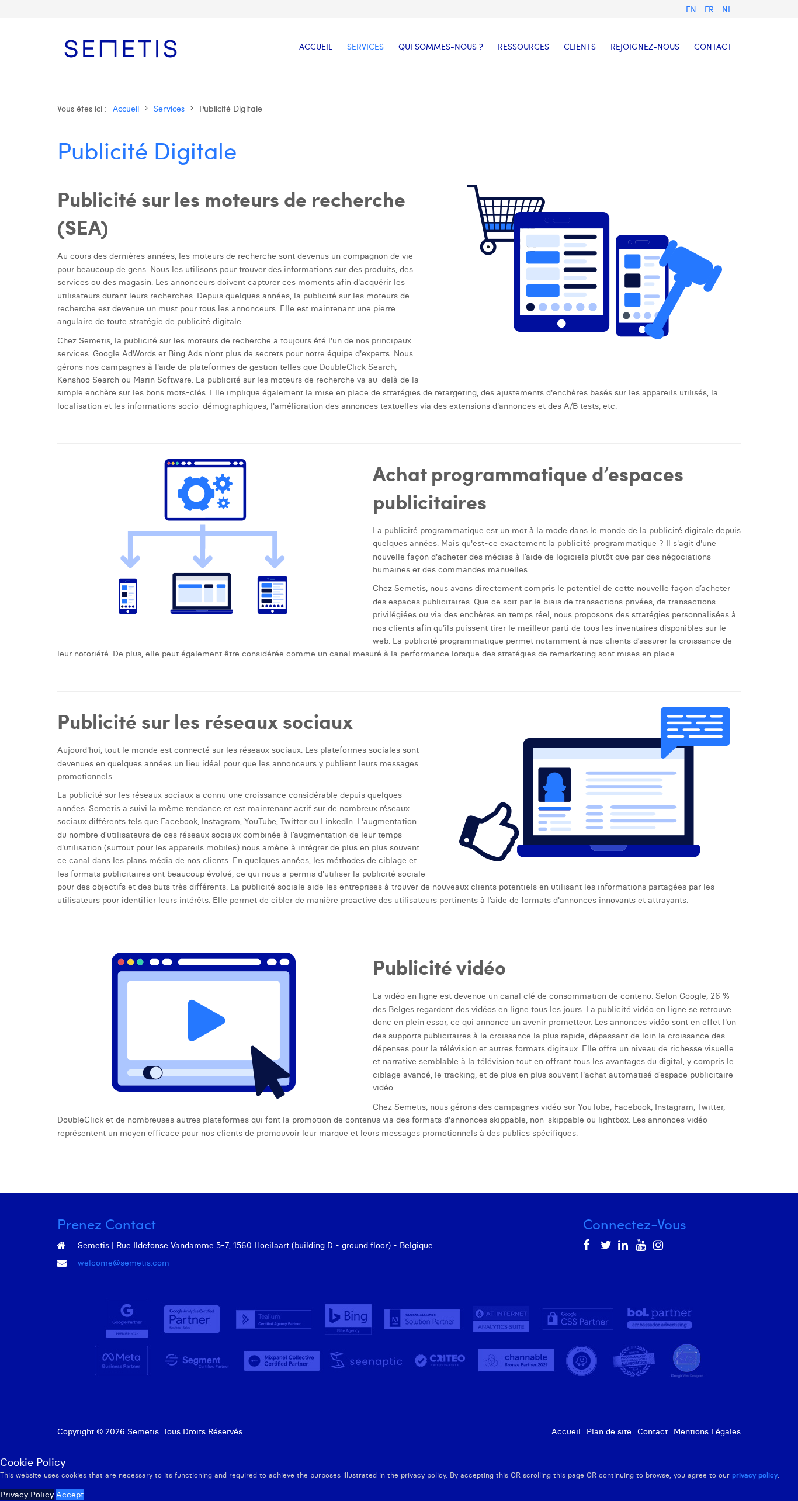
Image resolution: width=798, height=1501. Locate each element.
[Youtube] (641, 1245)
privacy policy (755, 1475)
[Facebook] (589, 1245)
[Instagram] (659, 1245)
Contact (652, 1431)
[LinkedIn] (624, 1245)
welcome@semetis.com (123, 1262)
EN (692, 9)
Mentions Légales (707, 1431)
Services (169, 108)
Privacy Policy (27, 1494)
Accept (70, 1494)
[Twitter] (606, 1245)
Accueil (126, 108)
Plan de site (609, 1431)
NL (727, 9)
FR (710, 9)
